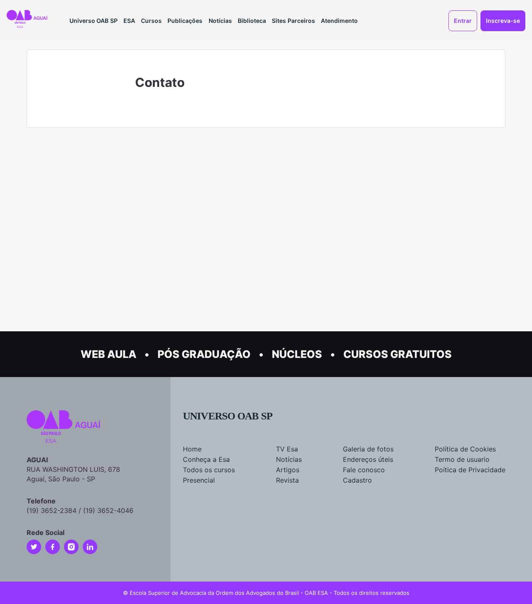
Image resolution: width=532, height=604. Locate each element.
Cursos (151, 20)
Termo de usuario (462, 459)
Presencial (199, 480)
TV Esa (287, 449)
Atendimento (339, 20)
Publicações (184, 20)
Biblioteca (252, 20)
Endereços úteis (368, 459)
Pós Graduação (204, 354)
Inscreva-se (503, 20)
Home (192, 449)
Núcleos (297, 354)
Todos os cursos (209, 470)
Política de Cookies (465, 449)
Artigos (287, 470)
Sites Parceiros (293, 20)
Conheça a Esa (206, 459)
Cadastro (357, 480)
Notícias (220, 20)
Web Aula (108, 354)
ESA (129, 20)
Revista (287, 480)
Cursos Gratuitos (397, 354)
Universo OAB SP (93, 20)
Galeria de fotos (368, 449)
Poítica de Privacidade (470, 470)
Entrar (463, 20)
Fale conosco (364, 470)
